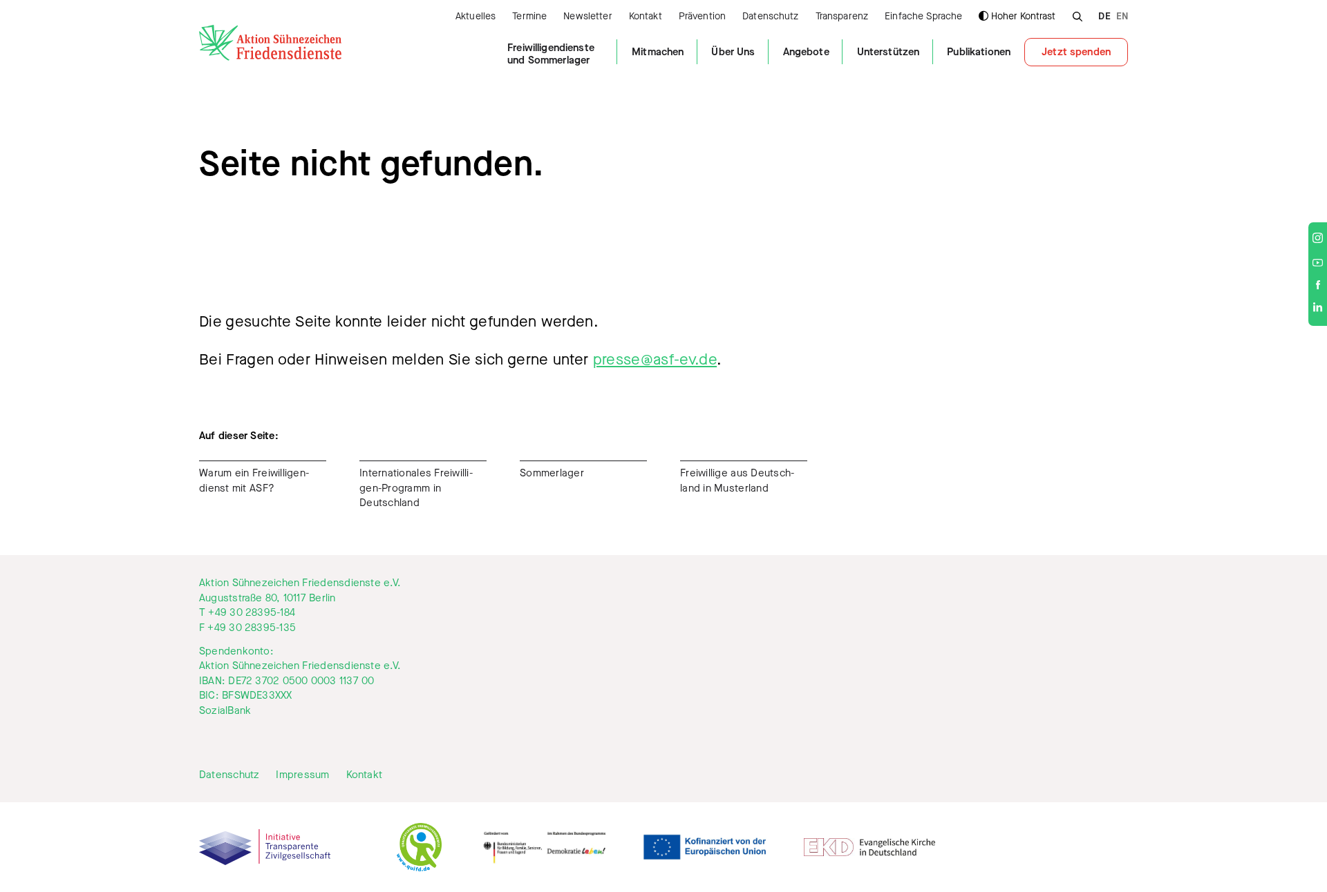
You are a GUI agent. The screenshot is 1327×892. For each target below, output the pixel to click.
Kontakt (645, 17)
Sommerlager (552, 473)
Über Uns (733, 52)
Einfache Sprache (923, 17)
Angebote (806, 52)
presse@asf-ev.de (655, 359)
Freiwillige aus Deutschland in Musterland (737, 480)
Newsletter (587, 17)
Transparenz (842, 17)
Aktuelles (475, 17)
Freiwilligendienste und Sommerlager (550, 53)
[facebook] (1318, 286)
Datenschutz (770, 17)
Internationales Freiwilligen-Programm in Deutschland (416, 488)
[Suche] (1077, 14)
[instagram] (1317, 239)
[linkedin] (1317, 309)
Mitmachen (658, 52)
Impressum (302, 775)
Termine (529, 17)
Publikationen (978, 52)
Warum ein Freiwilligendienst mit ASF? (254, 480)
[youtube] (1317, 263)
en (1122, 17)
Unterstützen (888, 52)
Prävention (702, 17)
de (1104, 17)
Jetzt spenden (1076, 52)
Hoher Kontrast (1023, 16)
